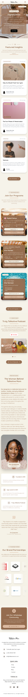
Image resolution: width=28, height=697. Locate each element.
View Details (14, 232)
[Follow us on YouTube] (14, 687)
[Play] (14, 345)
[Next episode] (25, 346)
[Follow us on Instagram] (10, 687)
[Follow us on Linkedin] (17, 687)
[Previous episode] (2, 346)
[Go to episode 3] (15, 356)
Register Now (13, 229)
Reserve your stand (13, 261)
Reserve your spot (13, 293)
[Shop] (25, 2)
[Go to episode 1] (12, 356)
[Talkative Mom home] (14, 2)
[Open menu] (2, 2)
